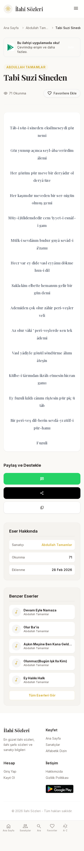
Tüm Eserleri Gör (42, 695)
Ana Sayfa (11, 28)
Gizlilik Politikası (57, 778)
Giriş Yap (10, 771)
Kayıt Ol (9, 778)
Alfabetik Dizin (56, 751)
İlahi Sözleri (29, 9)
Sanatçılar (53, 744)
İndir (71, 47)
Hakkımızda (54, 771)
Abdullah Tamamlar (37, 28)
